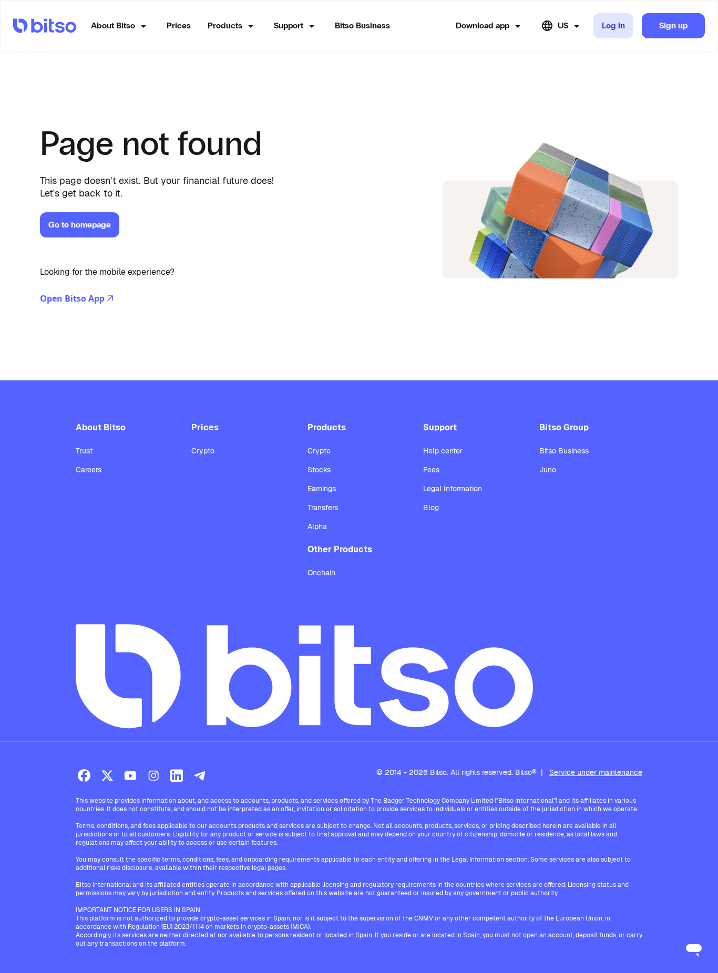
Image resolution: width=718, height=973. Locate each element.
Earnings (321, 488)
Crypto (202, 451)
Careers (88, 469)
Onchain (321, 572)
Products (225, 25)
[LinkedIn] (176, 775)
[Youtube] (130, 775)
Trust (84, 451)
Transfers (322, 507)
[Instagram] (153, 775)
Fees (431, 469)
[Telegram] (199, 775)
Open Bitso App (72, 298)
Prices (179, 25)
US (563, 25)
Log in (613, 25)
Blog (431, 507)
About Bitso (113, 25)
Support (288, 25)
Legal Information (452, 488)
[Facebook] (84, 775)
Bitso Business (362, 25)
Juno (547, 469)
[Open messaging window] (694, 949)
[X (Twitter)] (107, 775)
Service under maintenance (595, 772)
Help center (443, 451)
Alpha (317, 526)
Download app (482, 25)
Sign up (673, 25)
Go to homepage (79, 225)
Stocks (319, 469)
